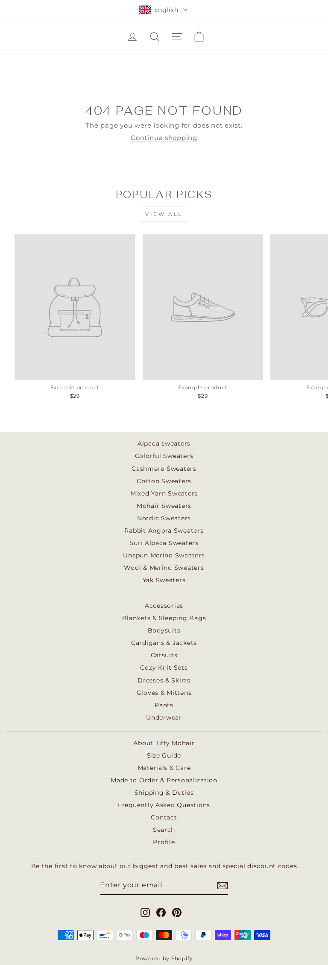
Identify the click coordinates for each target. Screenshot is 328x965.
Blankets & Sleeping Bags (164, 618)
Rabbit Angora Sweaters (163, 530)
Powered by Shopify (164, 958)
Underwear (164, 717)
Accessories (164, 605)
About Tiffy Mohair (163, 743)
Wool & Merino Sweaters (164, 567)
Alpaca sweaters (164, 443)
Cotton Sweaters (164, 481)
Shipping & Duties (164, 792)
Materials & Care (164, 767)
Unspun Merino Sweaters (164, 555)
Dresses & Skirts (164, 680)
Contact (164, 817)
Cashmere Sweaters (164, 468)
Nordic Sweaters (164, 518)
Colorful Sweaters (164, 455)
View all (164, 214)
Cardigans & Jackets (164, 642)
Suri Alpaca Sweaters (164, 542)
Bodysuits (164, 630)
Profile (164, 842)
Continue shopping (164, 138)
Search (164, 829)
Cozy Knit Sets (163, 667)
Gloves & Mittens (164, 692)
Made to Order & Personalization (164, 780)
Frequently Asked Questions (164, 805)
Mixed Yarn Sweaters (164, 493)
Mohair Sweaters (164, 505)
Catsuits (164, 655)
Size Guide (164, 755)
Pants (164, 705)
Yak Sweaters (164, 580)
